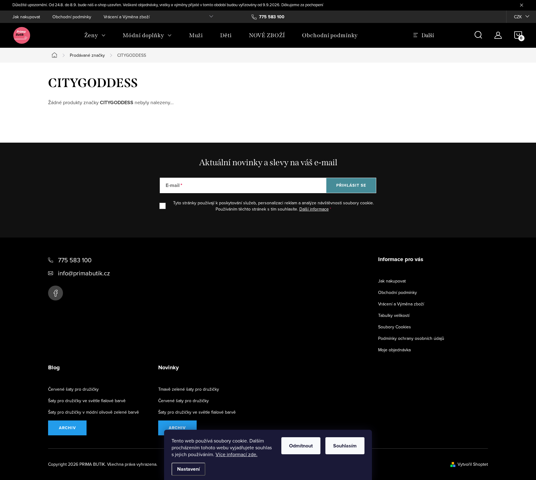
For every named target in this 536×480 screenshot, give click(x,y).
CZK (518, 17)
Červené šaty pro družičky (73, 389)
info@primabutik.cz (84, 273)
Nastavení (188, 469)
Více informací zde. (236, 454)
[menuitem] (95, 35)
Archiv (67, 428)
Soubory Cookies (394, 327)
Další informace (314, 209)
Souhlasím (345, 445)
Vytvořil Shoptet (473, 464)
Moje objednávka (394, 350)
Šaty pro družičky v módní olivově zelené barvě (93, 412)
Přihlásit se (351, 185)
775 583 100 (75, 260)
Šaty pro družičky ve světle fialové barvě (87, 401)
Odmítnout (301, 445)
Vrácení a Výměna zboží (127, 17)
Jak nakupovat (26, 17)
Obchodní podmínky (71, 17)
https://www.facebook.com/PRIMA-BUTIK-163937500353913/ (55, 293)
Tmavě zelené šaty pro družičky (188, 389)
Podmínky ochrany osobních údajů (411, 338)
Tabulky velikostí (393, 315)
